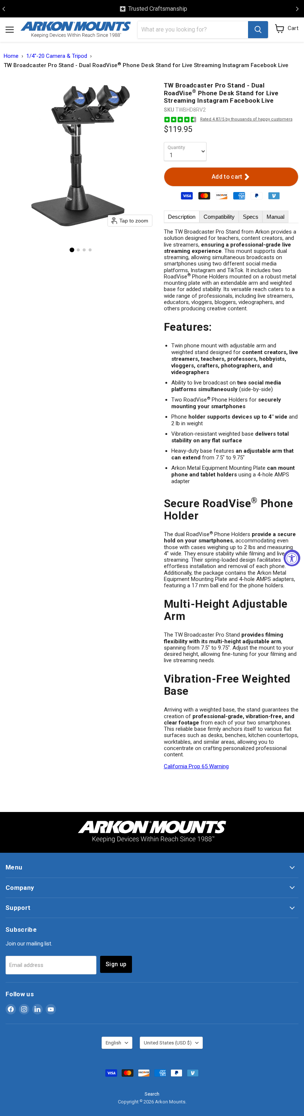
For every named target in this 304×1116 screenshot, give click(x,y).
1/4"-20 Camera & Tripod (56, 56)
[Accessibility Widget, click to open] (292, 558)
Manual (275, 217)
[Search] (258, 29)
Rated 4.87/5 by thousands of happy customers (246, 119)
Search (152, 1094)
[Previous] (3, 9)
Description (181, 217)
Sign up (116, 964)
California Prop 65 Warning (196, 766)
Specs (250, 217)
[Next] (297, 9)
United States (168, 1043)
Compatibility (219, 217)
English (113, 1043)
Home (11, 56)
